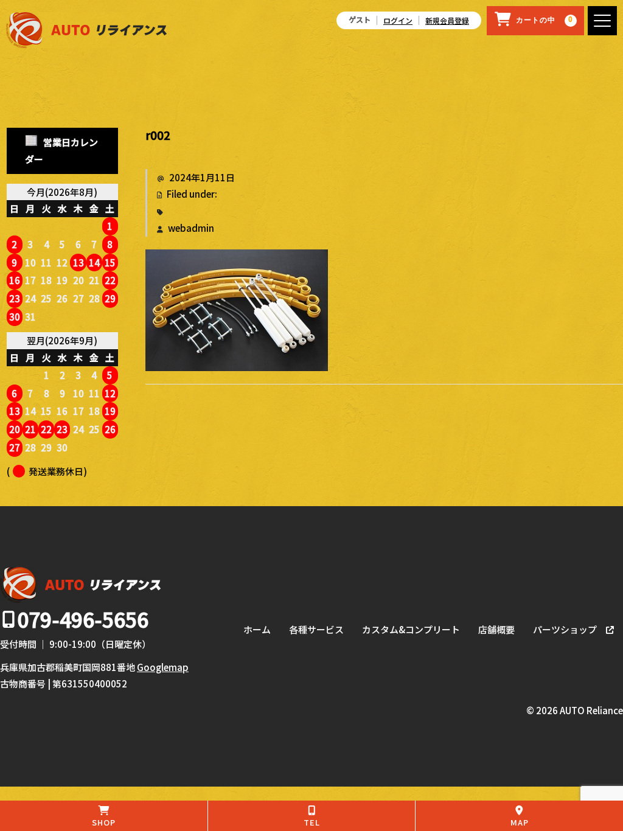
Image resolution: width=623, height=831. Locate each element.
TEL (312, 822)
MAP (519, 822)
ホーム (257, 629)
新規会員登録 (447, 20)
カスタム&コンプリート (411, 629)
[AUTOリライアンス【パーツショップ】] (86, 35)
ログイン (397, 20)
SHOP (104, 822)
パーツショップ (565, 629)
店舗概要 (496, 629)
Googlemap (163, 667)
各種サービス (316, 629)
